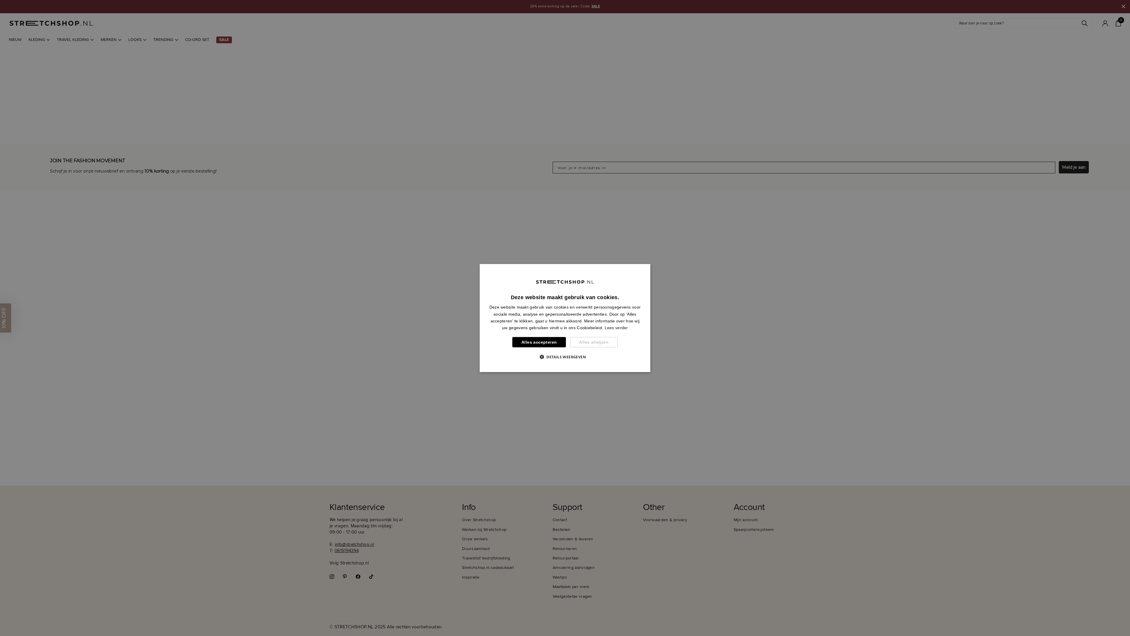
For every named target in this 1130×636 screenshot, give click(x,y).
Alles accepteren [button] (539, 342)
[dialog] (565, 318)
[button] (565, 356)
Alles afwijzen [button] (594, 342)
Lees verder (616, 327)
